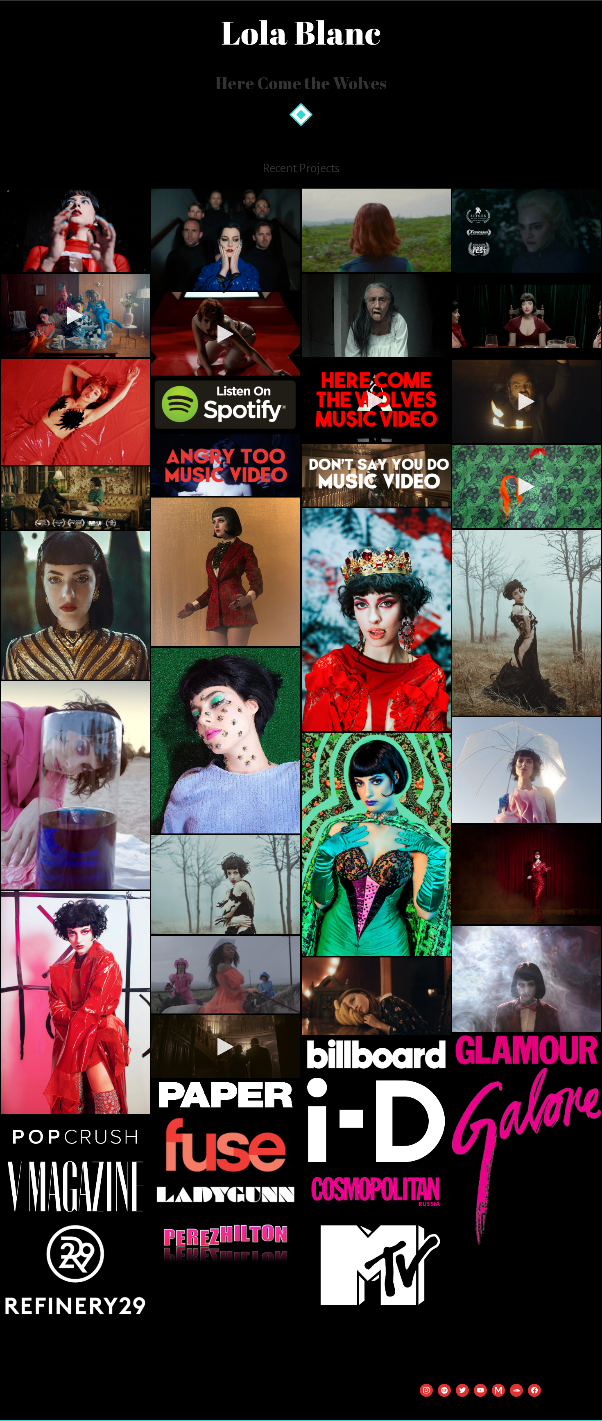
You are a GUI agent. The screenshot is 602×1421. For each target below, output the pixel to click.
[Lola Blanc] (301, 33)
